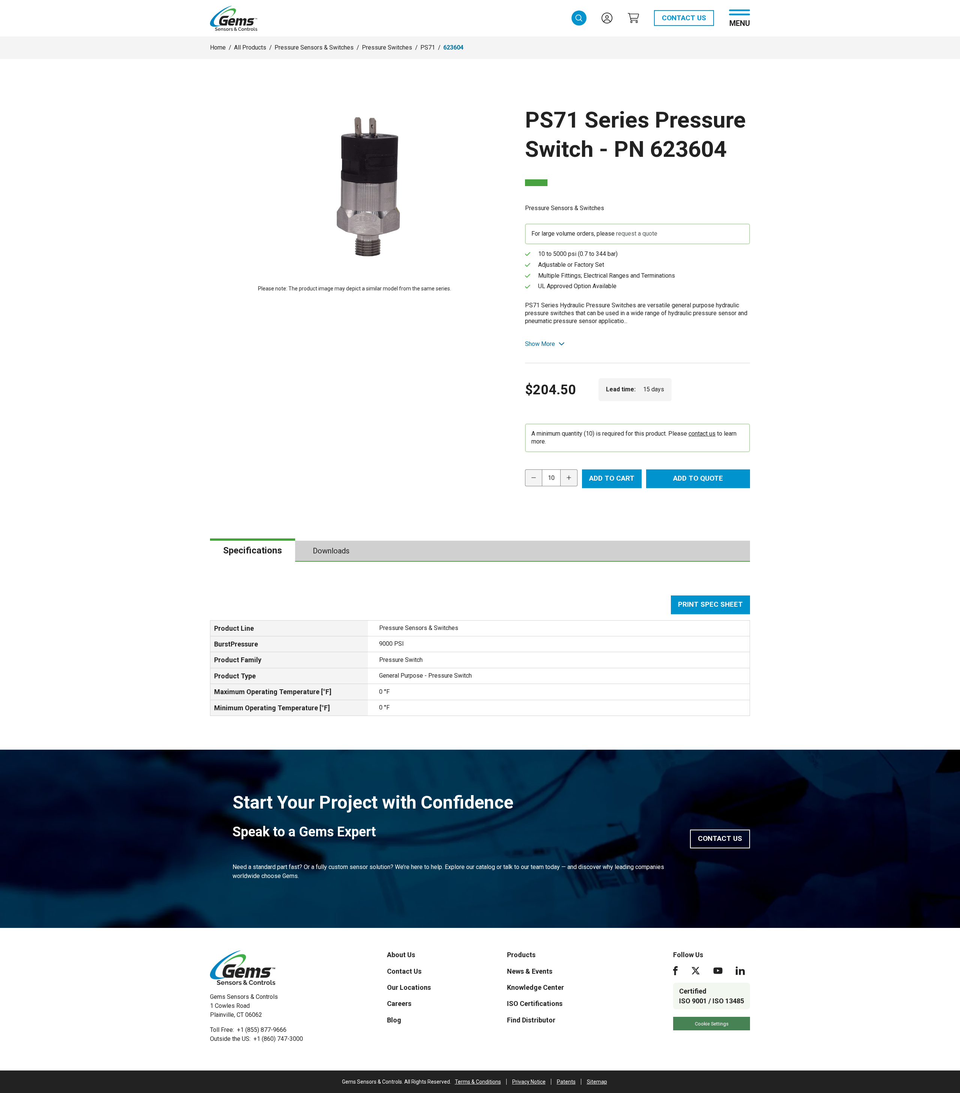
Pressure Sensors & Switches (314, 47)
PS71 (427, 47)
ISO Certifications (534, 1003)
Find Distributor (531, 1020)
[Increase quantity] (569, 477)
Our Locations (409, 987)
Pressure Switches (387, 47)
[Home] (242, 967)
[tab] (252, 551)
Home (218, 47)
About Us (401, 955)
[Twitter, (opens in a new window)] (695, 970)
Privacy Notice (529, 1082)
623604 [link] (453, 47)
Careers (399, 1003)
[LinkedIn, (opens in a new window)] (740, 970)
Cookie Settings (712, 1024)
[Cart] (633, 18)
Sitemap (597, 1082)
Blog (394, 1020)
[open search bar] (579, 18)
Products (521, 955)
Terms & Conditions (478, 1082)
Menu (739, 23)
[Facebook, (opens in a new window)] (675, 970)
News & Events (529, 971)
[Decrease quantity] (533, 477)
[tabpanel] (480, 656)
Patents (566, 1082)
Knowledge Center (535, 987)
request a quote (636, 233)
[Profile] (607, 18)
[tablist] (480, 551)
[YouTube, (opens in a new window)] (717, 970)
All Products (250, 47)
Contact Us (684, 18)
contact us (702, 433)
